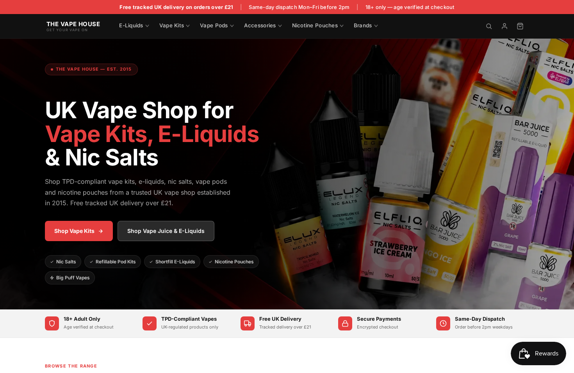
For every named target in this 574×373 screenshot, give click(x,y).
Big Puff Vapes (73, 278)
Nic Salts (66, 262)
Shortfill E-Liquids (175, 262)
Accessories (260, 25)
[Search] (488, 26)
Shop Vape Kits (74, 230)
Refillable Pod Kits (116, 262)
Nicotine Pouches (315, 25)
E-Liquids (131, 25)
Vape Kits (171, 25)
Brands (363, 25)
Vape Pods (214, 25)
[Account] (504, 26)
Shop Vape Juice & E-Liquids (166, 230)
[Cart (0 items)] (520, 26)
